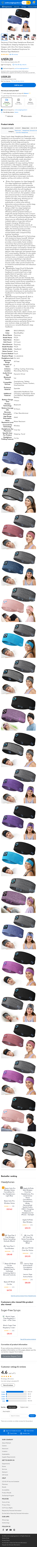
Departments (8, 7)
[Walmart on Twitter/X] (7, 1530)
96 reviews (15, 54)
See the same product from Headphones (23, 1296)
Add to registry (27, 116)
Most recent (12, 1407)
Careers (4, 1446)
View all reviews (8, 1385)
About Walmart (6, 1443)
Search (32, 1416)
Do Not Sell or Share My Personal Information (15, 1513)
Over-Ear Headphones (22, 132)
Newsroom (5, 1448)
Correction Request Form (12, 1356)
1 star (3, 1401)
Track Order (13, 1433)
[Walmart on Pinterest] (14, 1530)
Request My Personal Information (11, 1510)
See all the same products (28, 1339)
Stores (4, 1466)
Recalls (4, 1487)
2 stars (3, 1398)
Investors (4, 1451)
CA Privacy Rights (7, 1508)
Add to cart (18, 85)
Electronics (18, 130)
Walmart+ (5, 1472)
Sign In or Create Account (13, 1431)
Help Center (30, 1431)
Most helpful (6, 1411)
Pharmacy (5, 1484)
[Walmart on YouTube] (10, 1530)
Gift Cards (5, 1475)
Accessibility (5, 1490)
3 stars (3, 1396)
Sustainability (6, 1454)
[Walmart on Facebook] (3, 1530)
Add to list (10, 116)
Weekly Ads (26, 1433)
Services (16, 7)
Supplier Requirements (8, 1457)
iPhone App (5, 1520)
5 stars (3, 1392)
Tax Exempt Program (8, 1495)
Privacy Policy (6, 1505)
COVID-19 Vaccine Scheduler (10, 1481)
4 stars (3, 1394)
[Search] (28, 3)
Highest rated (24, 1407)
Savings (24, 7)
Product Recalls (6, 1493)
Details (16, 112)
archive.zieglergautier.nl (21, 68)
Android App (5, 1523)
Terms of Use (6, 1502)
